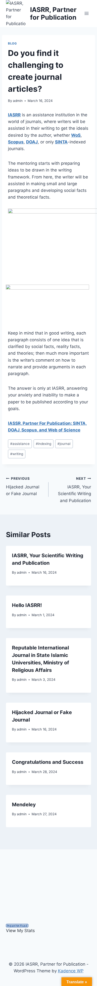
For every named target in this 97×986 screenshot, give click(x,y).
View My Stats (20, 930)
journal (63, 444)
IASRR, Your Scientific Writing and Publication (74, 489)
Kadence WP (71, 970)
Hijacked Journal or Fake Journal (22, 486)
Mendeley (24, 805)
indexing (43, 444)
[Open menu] (86, 13)
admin (18, 101)
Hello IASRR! (27, 605)
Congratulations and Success (47, 762)
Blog (12, 43)
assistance (20, 444)
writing (16, 454)
